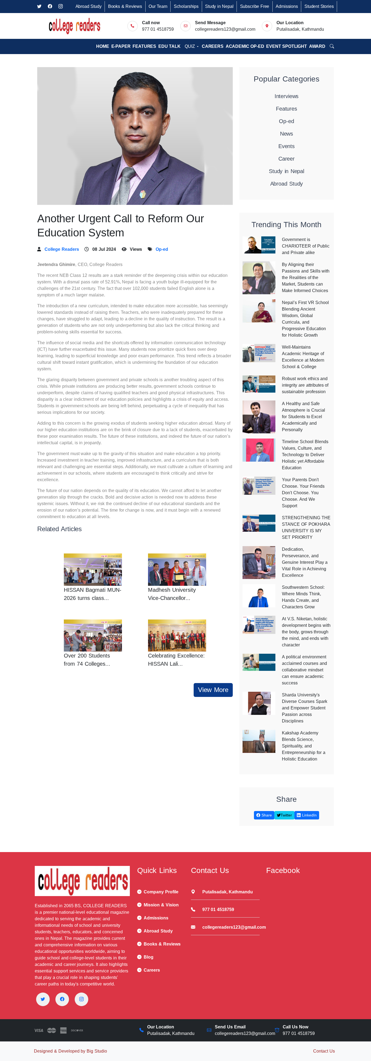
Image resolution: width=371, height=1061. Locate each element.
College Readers (62, 249)
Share (266, 815)
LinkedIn (309, 815)
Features (144, 46)
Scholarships (186, 6)
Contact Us (324, 1051)
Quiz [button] (190, 46)
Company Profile (161, 892)
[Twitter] (43, 999)
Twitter (286, 815)
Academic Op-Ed (245, 46)
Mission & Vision (161, 905)
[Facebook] (62, 999)
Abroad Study (89, 6)
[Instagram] (81, 999)
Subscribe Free (254, 6)
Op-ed (162, 249)
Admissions (287, 6)
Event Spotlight (286, 46)
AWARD (317, 46)
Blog (148, 957)
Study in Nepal (219, 6)
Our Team (158, 6)
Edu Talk (169, 46)
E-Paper (121, 46)
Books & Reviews (125, 6)
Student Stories (319, 6)
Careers (213, 46)
